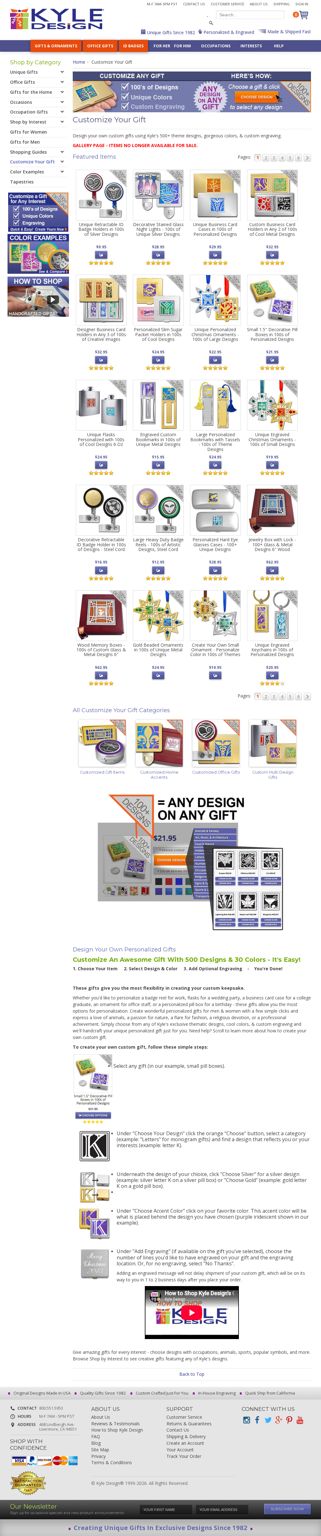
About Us (259, 4)
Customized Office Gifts (216, 772)
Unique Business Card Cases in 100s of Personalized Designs (215, 229)
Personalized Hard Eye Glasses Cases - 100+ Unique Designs (215, 544)
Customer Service (227, 4)
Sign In (301, 4)
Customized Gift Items (102, 772)
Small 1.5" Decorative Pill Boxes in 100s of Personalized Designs (272, 334)
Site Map (100, 1450)
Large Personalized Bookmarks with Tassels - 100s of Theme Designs (215, 442)
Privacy (98, 1456)
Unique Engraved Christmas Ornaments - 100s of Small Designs (272, 439)
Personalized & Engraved (228, 32)
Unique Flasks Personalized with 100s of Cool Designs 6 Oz (101, 439)
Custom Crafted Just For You (161, 1393)
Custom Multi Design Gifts (272, 774)
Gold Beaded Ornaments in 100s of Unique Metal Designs (158, 650)
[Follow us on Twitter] (267, 1420)
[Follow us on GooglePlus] (278, 1420)
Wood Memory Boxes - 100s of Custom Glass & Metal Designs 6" (101, 650)
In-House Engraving (216, 1393)
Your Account (180, 1450)
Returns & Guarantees (189, 1424)
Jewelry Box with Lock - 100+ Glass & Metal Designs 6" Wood (272, 544)
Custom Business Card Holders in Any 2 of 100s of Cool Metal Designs (272, 229)
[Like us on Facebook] (257, 1420)
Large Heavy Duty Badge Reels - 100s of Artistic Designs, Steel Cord (158, 544)
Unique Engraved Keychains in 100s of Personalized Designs (272, 650)
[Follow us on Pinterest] (289, 1420)
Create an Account (185, 1443)
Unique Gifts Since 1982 (170, 32)
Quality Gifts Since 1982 (102, 1393)
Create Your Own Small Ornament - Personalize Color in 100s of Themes (215, 650)
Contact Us (194, 4)
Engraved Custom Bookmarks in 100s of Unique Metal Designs (158, 439)
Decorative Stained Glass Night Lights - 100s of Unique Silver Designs (158, 229)
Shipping (281, 4)
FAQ (95, 1436)
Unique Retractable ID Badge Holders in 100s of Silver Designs (101, 229)
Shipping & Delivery (186, 1436)
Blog (96, 1443)
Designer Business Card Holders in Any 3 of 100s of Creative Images (101, 334)
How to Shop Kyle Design (117, 1430)
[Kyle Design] (57, 19)
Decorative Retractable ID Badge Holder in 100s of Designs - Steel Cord (101, 544)
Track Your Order (183, 1456)
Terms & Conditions (111, 1462)
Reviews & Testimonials (115, 1424)
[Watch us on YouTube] (299, 1420)
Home (79, 62)
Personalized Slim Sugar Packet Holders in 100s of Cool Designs (158, 334)
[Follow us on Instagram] (246, 1420)
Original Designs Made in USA (42, 1393)
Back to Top (191, 1374)
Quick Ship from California (269, 1393)
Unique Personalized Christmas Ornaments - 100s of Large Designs (215, 334)
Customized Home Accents (159, 774)
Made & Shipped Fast (288, 31)
